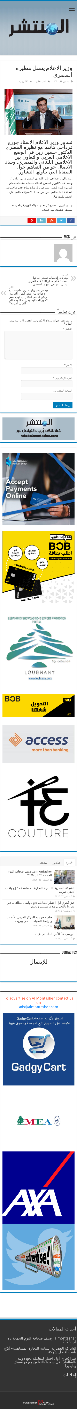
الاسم (68, 365)
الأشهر (56, 863)
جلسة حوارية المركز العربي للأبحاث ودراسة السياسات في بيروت (29, 919)
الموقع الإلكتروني (62, 390)
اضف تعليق (41, 81)
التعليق (67, 328)
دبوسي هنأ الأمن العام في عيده (54, 934)
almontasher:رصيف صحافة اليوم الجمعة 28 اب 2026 (30, 873)
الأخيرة (69, 863)
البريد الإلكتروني (62, 377)
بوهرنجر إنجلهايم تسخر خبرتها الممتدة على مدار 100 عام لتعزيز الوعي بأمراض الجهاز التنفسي (48, 279)
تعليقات (43, 863)
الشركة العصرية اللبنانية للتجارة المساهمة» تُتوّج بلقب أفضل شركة (40, 1350)
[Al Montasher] (38, 27)
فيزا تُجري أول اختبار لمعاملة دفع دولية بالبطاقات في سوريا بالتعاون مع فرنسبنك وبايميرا (41, 904)
